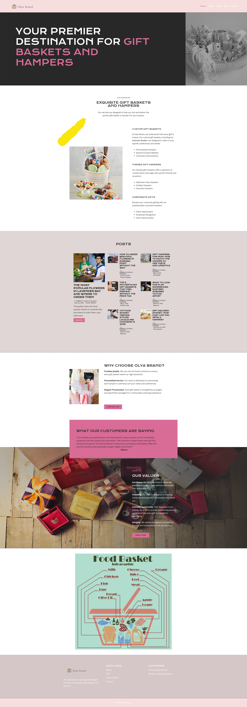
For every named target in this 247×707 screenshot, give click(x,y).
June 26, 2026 (79, 303)
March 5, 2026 (125, 331)
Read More (79, 320)
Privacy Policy (112, 677)
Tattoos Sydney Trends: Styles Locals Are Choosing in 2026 (127, 317)
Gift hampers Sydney (158, 670)
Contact (234, 6)
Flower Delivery (90, 303)
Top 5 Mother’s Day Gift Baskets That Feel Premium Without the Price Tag (128, 289)
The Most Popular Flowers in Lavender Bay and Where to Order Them (89, 291)
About (211, 6)
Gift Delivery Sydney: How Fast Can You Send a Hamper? (160, 315)
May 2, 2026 (124, 303)
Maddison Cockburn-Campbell (86, 301)
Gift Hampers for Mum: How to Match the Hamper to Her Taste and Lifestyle (161, 260)
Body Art (156, 305)
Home (203, 6)
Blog (219, 6)
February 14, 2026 (159, 327)
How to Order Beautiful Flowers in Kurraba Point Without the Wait (128, 261)
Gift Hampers (157, 329)
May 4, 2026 (157, 273)
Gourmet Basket (139, 140)
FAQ (226, 6)
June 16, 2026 (125, 275)
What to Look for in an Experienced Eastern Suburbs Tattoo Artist (161, 289)
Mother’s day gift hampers (160, 674)
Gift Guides (156, 275)
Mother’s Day (124, 305)
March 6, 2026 (158, 303)
